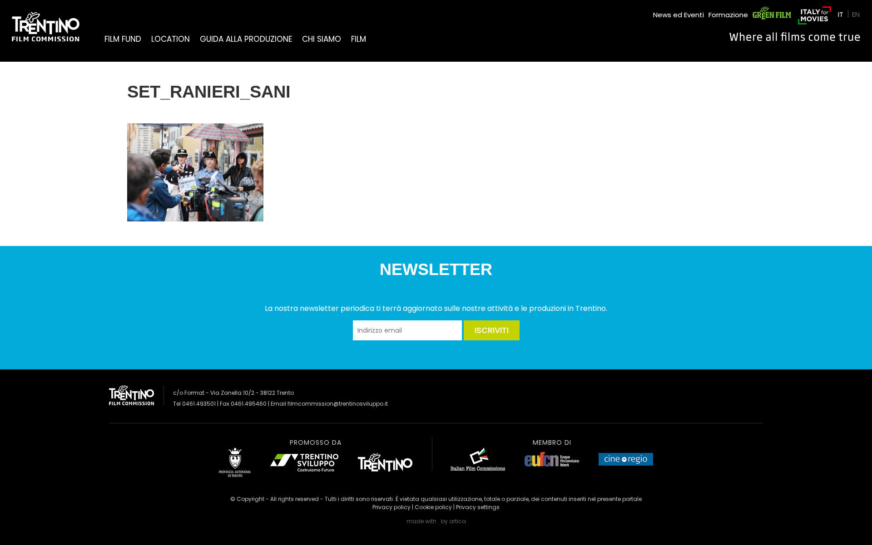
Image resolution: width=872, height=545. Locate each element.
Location (170, 39)
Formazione (728, 15)
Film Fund (122, 39)
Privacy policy (391, 507)
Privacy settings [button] (478, 507)
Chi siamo (321, 39)
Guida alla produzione (246, 39)
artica (457, 521)
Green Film (770, 11)
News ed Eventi (678, 15)
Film (358, 39)
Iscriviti (492, 330)
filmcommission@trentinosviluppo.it (337, 404)
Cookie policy (433, 507)
